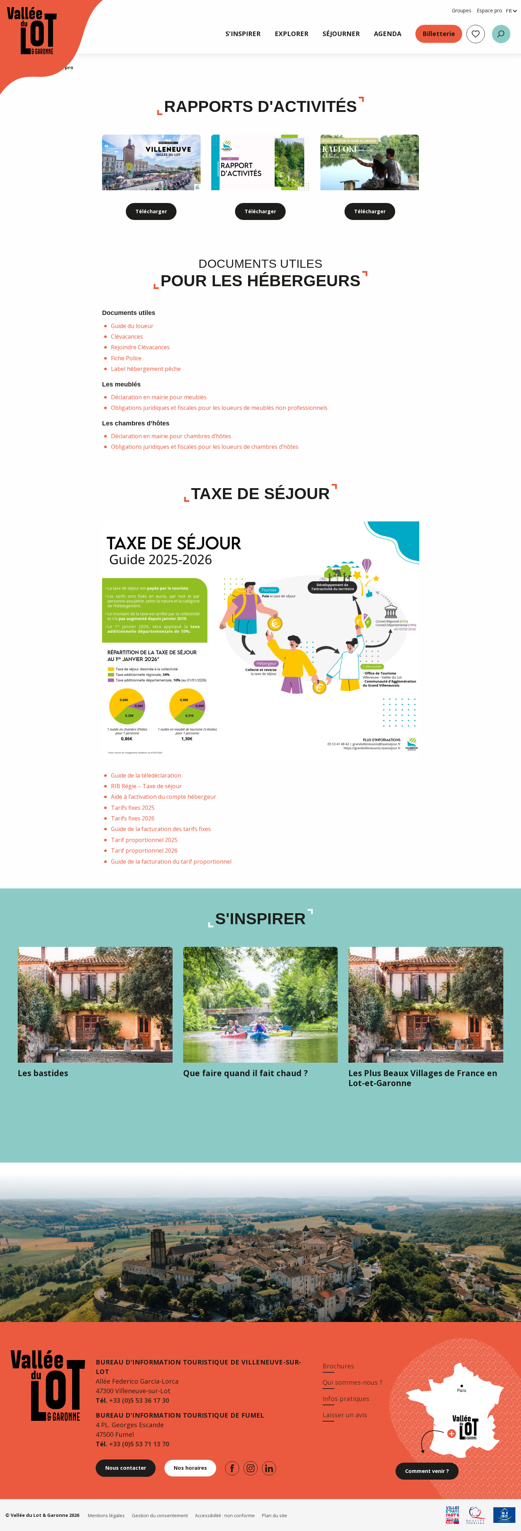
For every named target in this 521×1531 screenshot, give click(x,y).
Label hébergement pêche (146, 369)
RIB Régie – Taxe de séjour (146, 786)
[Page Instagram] (250, 1468)
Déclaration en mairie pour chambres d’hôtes (171, 436)
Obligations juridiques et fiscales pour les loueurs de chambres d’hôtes (204, 447)
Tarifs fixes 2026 (133, 818)
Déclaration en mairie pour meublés (159, 397)
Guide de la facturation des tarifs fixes (161, 829)
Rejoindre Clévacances (140, 347)
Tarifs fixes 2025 (133, 808)
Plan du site (274, 1515)
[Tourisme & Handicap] (504, 1515)
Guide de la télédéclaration (146, 775)
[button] (501, 34)
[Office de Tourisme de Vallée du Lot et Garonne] (25, 30)
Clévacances (127, 336)
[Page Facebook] (232, 1468)
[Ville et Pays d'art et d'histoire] (452, 1515)
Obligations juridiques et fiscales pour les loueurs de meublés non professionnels (219, 408)
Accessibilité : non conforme (225, 1515)
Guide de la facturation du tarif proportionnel (171, 861)
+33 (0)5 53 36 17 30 (139, 1400)
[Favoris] (475, 34)
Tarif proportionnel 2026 (144, 850)
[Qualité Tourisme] (476, 1515)
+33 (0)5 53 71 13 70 (139, 1444)
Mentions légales (106, 1515)
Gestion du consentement (160, 1515)
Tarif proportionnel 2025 (144, 840)
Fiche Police (126, 358)
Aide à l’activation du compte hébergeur (163, 797)
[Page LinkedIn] (269, 1468)
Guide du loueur (132, 326)
